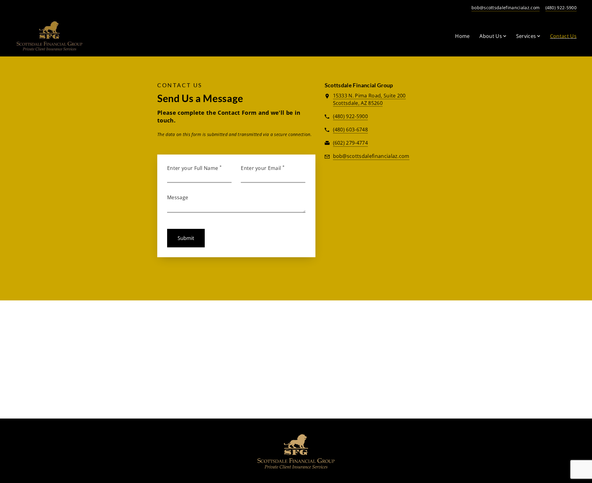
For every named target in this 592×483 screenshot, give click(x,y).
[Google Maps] (380, 218)
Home (462, 36)
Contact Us (563, 35)
